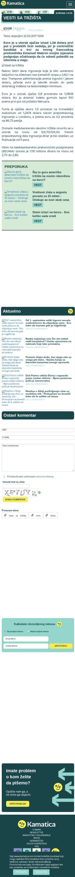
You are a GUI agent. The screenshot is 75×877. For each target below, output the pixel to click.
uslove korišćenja (45, 477)
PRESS (36, 838)
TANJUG (18, 28)
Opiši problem (17, 804)
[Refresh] (39, 492)
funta (51, 515)
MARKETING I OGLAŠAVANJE (37, 835)
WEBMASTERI (36, 841)
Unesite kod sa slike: (14, 482)
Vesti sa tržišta (22, 17)
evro (37, 515)
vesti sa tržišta (16, 515)
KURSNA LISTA (64, 13)
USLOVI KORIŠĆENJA (37, 844)
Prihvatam (21, 872)
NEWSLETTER (36, 833)
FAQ (37, 847)
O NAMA (37, 830)
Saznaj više (41, 872)
